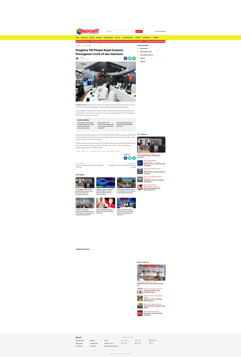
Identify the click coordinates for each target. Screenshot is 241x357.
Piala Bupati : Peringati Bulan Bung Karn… (153, 314)
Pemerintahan (148, 186)
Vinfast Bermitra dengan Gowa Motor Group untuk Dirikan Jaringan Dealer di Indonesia (125, 212)
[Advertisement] (120, 13)
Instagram (154, 340)
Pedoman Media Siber (110, 346)
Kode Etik (93, 346)
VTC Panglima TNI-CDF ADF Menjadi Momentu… (148, 156)
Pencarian (139, 31)
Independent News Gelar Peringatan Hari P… (152, 291)
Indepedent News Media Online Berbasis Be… (150, 284)
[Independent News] (87, 31)
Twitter (139, 340)
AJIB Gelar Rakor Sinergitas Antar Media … (154, 307)
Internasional (148, 162)
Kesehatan (158, 176)
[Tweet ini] (130, 58)
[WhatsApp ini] (134, 58)
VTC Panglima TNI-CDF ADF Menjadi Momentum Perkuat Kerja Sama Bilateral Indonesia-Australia (85, 125)
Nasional (147, 154)
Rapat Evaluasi (110, 151)
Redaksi (92, 340)
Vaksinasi (118, 151)
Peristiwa (153, 282)
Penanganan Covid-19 (95, 151)
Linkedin (125, 343)
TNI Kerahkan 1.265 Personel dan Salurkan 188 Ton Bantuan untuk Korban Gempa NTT (101, 41)
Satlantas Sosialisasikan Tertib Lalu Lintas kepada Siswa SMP (89, 165)
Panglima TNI (85, 151)
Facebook (125, 340)
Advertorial (147, 295)
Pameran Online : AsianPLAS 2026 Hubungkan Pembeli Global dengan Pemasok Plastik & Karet (104, 191)
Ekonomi (153, 160)
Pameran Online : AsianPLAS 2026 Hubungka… (154, 164)
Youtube (139, 343)
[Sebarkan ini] (125, 58)
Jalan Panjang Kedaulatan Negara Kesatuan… (152, 189)
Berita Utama (140, 154)
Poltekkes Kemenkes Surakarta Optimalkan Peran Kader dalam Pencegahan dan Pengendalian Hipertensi (163, 41)
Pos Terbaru (142, 134)
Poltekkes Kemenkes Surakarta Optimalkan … (154, 181)
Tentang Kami (80, 340)
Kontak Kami (94, 343)
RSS (152, 343)
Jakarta (78, 151)
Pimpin (103, 151)
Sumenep (142, 61)
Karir (106, 340)
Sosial (158, 168)
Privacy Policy (108, 343)
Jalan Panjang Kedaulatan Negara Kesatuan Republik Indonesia (124, 124)
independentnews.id (146, 55)
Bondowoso (144, 48)
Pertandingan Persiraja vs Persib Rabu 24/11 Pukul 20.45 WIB (122, 165)
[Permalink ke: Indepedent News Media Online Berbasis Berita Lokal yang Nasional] (151, 273)
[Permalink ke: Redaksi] (77, 58)
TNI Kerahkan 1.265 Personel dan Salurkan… (154, 172)
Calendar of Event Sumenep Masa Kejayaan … (153, 300)
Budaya (160, 295)
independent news (146, 52)
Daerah (153, 176)
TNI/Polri (153, 154)
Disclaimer (79, 346)
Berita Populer (143, 262)
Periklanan (79, 343)
